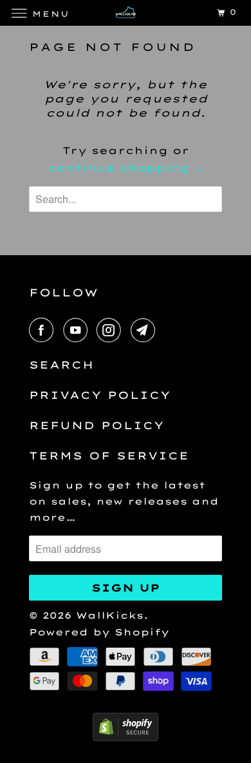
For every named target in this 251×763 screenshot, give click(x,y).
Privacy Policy (100, 395)
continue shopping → (126, 168)
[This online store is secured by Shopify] (125, 738)
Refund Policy (96, 425)
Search (61, 364)
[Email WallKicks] (145, 330)
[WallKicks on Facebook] (44, 330)
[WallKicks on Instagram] (111, 330)
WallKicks (110, 615)
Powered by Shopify (99, 632)
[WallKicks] (126, 12)
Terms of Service (109, 455)
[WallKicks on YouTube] (78, 330)
